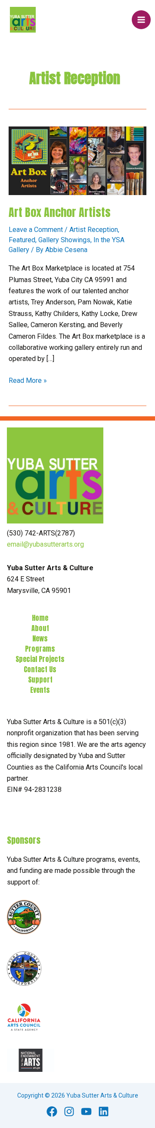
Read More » (28, 381)
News (40, 638)
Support (40, 679)
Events (40, 690)
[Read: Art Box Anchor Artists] (77, 160)
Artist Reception (93, 230)
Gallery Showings (64, 240)
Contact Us (40, 669)
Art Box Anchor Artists (60, 212)
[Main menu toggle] (141, 19)
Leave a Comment (36, 230)
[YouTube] (86, 1111)
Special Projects (40, 659)
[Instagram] (69, 1111)
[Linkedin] (103, 1111)
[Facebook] (51, 1111)
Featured (22, 240)
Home (40, 618)
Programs (40, 649)
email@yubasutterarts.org (45, 544)
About (40, 628)
